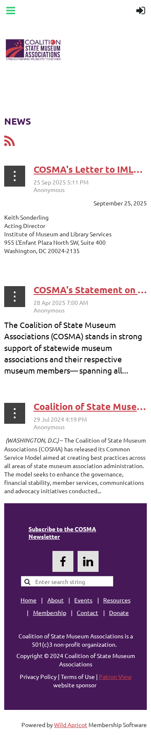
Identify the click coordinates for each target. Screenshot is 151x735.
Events (83, 600)
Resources (116, 600)
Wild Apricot (70, 724)
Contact (87, 612)
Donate (119, 612)
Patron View (115, 676)
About (55, 600)
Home (28, 600)
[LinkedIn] (88, 561)
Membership (49, 612)
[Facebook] (62, 561)
